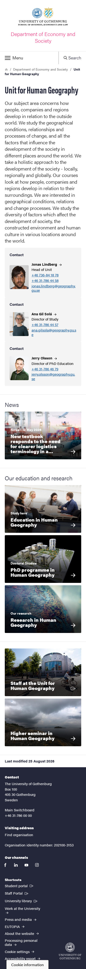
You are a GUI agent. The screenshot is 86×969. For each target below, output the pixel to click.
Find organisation (19, 834)
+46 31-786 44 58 (45, 280)
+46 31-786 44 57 (45, 324)
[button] (29, 58)
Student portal (19, 885)
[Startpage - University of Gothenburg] (70, 951)
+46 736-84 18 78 (45, 275)
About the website (20, 933)
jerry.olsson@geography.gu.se (53, 376)
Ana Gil (42, 314)
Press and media (19, 919)
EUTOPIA (13, 926)
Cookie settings (18, 951)
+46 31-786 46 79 (45, 369)
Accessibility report (21, 958)
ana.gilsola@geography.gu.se (54, 332)
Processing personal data (21, 942)
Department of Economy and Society (40, 69)
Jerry (42, 358)
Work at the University (22, 908)
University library (21, 900)
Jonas (45, 264)
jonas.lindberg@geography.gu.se (53, 288)
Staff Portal (17, 893)
